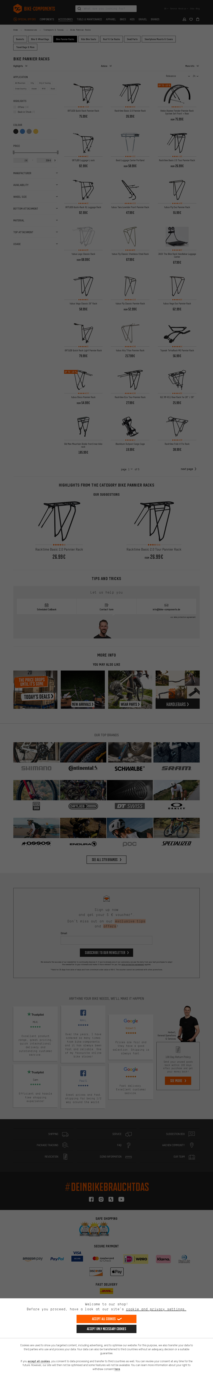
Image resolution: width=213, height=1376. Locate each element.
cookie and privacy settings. (156, 1309)
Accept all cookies (104, 1319)
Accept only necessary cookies (106, 1329)
